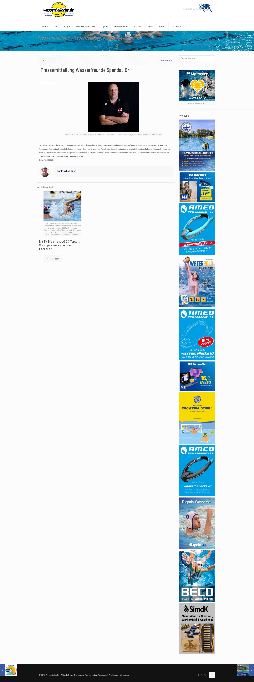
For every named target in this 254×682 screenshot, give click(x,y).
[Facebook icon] (198, 675)
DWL (194, 37)
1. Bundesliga (205, 41)
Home (184, 37)
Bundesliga (190, 41)
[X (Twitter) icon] (201, 675)
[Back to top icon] (212, 675)
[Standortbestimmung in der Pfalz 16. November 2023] (8, 670)
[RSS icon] (205, 675)
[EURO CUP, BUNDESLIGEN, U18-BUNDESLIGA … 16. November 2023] (245, 670)
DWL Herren (206, 37)
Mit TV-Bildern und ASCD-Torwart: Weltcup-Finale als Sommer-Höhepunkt (59, 245)
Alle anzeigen (167, 60)
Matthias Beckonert (66, 171)
